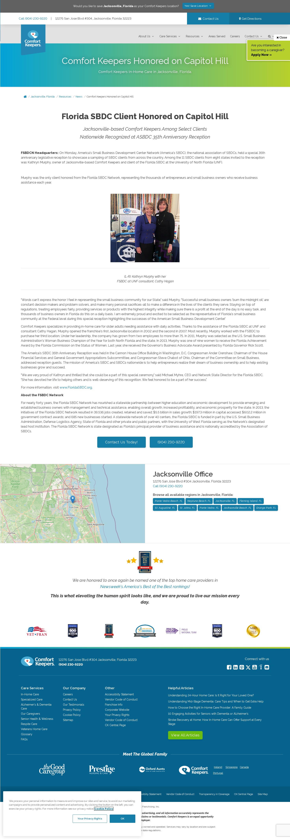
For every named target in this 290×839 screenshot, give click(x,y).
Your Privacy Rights (117, 714)
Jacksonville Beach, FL (238, 507)
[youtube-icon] (254, 667)
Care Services (168, 36)
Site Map (263, 794)
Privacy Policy (72, 709)
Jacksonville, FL (225, 500)
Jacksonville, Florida (43, 96)
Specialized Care (31, 699)
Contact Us (252, 36)
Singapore (231, 767)
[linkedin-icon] (235, 667)
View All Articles (185, 735)
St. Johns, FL (187, 507)
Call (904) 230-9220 (33, 18)
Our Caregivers (30, 713)
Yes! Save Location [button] (196, 5)
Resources (192, 36)
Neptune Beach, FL (199, 500)
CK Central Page (115, 725)
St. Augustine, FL (165, 507)
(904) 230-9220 (171, 442)
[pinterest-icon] (241, 667)
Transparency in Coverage (214, 794)
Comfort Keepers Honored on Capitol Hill (110, 96)
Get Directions (251, 19)
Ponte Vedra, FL (209, 507)
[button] (146, 36)
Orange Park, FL (266, 507)
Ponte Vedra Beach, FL (169, 500)
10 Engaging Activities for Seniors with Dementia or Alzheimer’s (208, 713)
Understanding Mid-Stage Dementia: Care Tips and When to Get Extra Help (216, 701)
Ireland (218, 767)
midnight (252, 300)
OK (122, 818)
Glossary (26, 734)
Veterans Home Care (34, 729)
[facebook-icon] (229, 667)
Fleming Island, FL (250, 500)
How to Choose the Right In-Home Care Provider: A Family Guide (209, 707)
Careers (235, 36)
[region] (72, 813)
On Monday (67, 153)
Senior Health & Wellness (37, 718)
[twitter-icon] (248, 668)
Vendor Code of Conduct (121, 699)
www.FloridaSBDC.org (76, 387)
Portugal (218, 773)
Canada (244, 767)
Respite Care (29, 724)
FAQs (24, 739)
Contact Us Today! (121, 442)
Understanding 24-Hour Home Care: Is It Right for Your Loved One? (211, 695)
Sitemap (68, 720)
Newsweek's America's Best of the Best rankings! (145, 586)
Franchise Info (114, 704)
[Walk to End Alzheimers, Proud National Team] (181, 634)
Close (283, 37)
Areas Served (217, 36)
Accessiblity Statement (119, 694)
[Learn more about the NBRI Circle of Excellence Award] (253, 636)
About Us (144, 36)
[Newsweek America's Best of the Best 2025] (109, 637)
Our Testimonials (73, 704)
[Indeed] (261, 668)
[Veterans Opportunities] (36, 637)
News (79, 96)
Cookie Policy (72, 714)
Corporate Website (117, 709)
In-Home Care (30, 694)
